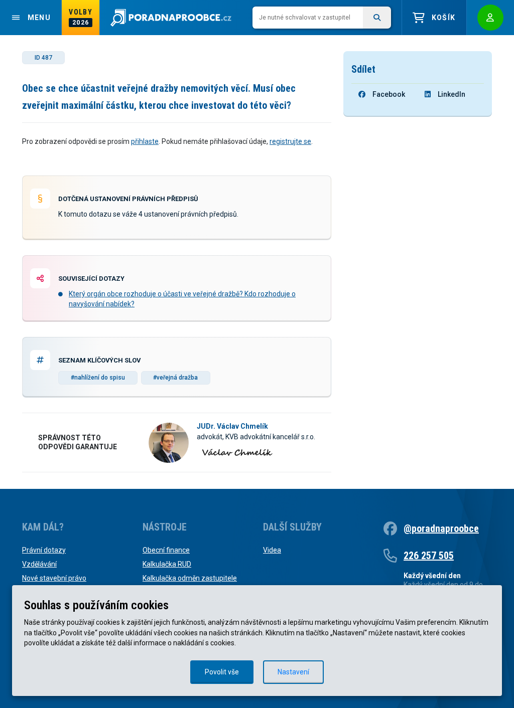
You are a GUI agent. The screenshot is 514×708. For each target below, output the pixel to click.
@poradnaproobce (441, 528)
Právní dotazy (44, 550)
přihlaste (145, 141)
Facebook (388, 94)
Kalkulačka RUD (167, 564)
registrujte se (290, 141)
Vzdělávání (39, 564)
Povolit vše (222, 672)
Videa (272, 550)
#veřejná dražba (175, 377)
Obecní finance (166, 550)
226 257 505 (429, 556)
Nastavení (293, 672)
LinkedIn (451, 94)
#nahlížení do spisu (98, 377)
